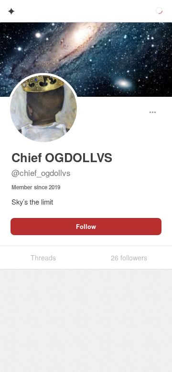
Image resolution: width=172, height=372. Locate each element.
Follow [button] (86, 226)
